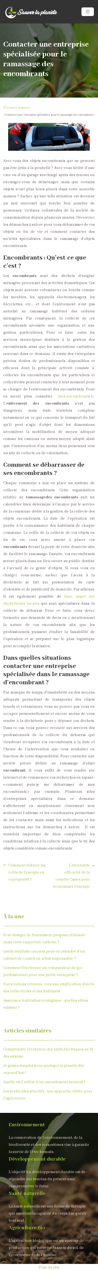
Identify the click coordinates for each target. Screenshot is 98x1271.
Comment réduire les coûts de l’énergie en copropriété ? (26, 872)
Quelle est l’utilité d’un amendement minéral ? (44, 1082)
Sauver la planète (19, 108)
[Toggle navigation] (87, 11)
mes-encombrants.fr (76, 396)
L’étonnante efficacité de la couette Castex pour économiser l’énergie (71, 876)
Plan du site (49, 1267)
